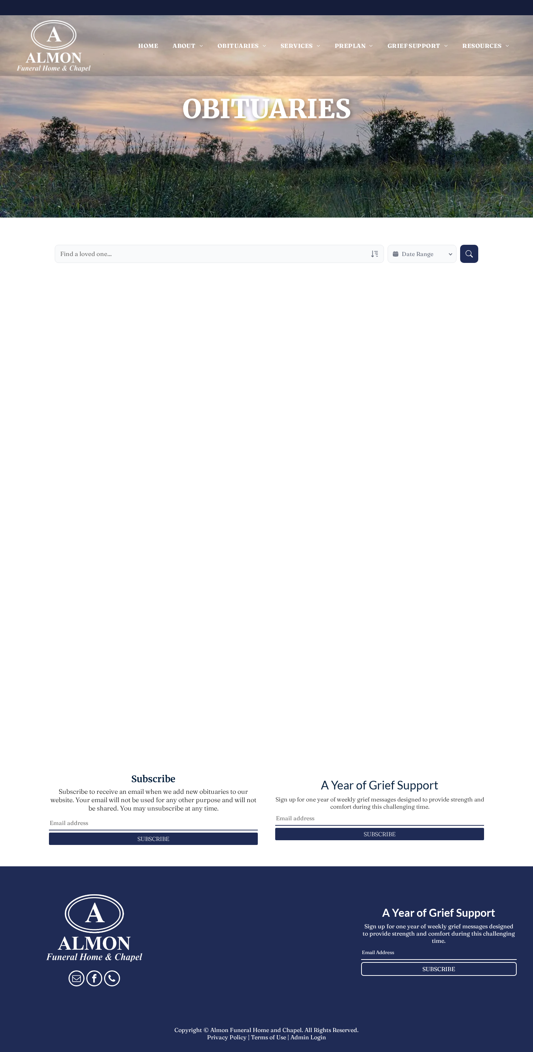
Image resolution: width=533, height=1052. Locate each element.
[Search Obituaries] (469, 254)
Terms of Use (268, 1037)
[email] (76, 979)
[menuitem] (148, 45)
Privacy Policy (227, 1037)
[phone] (112, 979)
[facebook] (94, 979)
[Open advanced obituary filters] (374, 254)
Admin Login (308, 1037)
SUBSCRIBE (153, 838)
